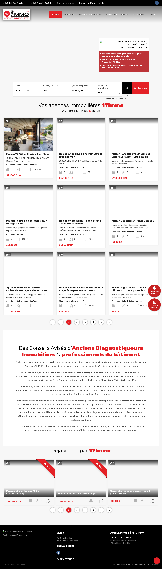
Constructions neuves (89, 14)
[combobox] (26, 91)
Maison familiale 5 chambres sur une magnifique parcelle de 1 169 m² (81, 289)
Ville (18, 86)
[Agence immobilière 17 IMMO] (17, 532)
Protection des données (67, 541)
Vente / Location (51, 86)
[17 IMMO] (16, 19)
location (141, 362)
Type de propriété (79, 86)
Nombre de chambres (103, 87)
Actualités (138, 14)
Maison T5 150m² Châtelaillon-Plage (27, 154)
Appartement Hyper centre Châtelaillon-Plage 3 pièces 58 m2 (26, 289)
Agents (124, 14)
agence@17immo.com (17, 535)
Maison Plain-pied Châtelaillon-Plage (77, 493)
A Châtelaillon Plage (122, 538)
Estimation (111, 14)
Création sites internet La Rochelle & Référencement (136, 564)
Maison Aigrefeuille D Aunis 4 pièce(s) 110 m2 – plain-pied (129, 289)
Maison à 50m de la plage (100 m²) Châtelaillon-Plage (23, 492)
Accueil (55, 14)
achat (40, 426)
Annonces (69, 14)
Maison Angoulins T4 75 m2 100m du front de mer (81, 155)
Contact (153, 14)
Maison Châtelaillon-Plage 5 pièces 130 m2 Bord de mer (80, 222)
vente (129, 362)
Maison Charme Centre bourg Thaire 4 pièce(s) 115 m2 (130, 492)
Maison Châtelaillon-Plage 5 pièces (133, 220)
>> (109, 322)
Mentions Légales (64, 538)
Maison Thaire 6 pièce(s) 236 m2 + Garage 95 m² (26, 222)
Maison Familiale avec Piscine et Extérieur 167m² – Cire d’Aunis (131, 155)
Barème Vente (65, 559)
